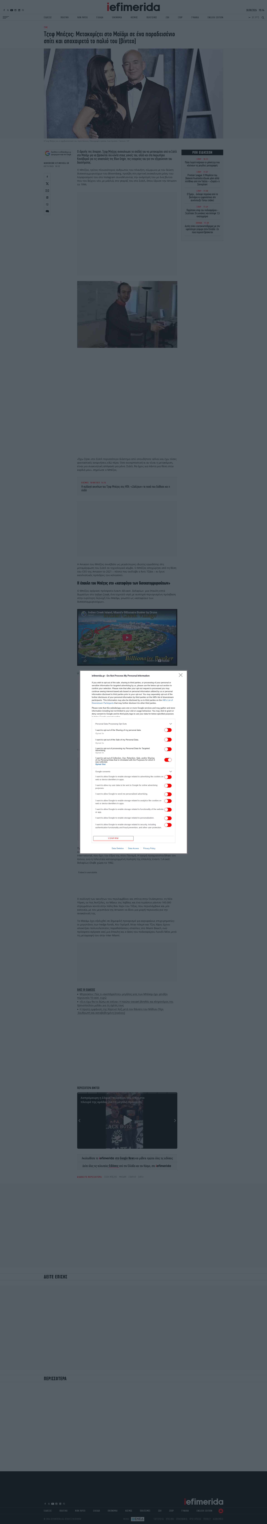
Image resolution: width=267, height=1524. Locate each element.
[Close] (181, 676)
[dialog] (133, 762)
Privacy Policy (149, 848)
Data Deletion (118, 848)
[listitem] (133, 723)
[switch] (168, 730)
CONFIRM (113, 838)
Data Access (133, 848)
